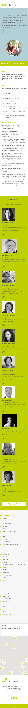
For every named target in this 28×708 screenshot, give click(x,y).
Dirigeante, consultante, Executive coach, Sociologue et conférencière (13, 376)
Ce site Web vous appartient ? (8, 633)
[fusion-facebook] (11, 698)
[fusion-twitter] (14, 698)
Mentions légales (17, 706)
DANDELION (14, 707)
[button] (14, 647)
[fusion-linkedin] (16, 698)
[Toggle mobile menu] (26, 5)
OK (23, 633)
